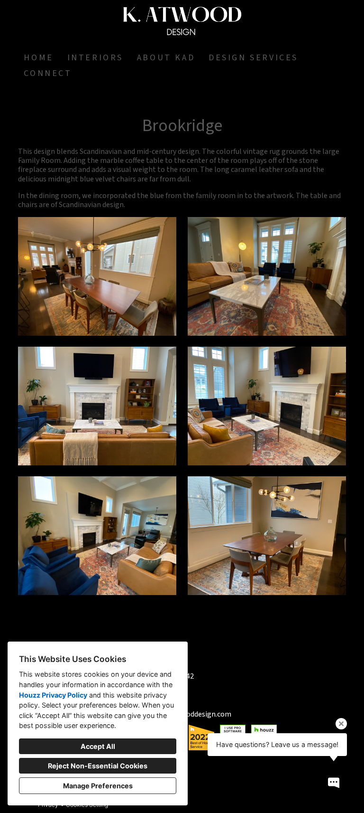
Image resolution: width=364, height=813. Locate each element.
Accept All (98, 746)
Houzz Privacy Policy (53, 695)
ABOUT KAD (166, 58)
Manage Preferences (98, 786)
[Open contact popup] (333, 782)
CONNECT (48, 73)
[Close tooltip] (341, 723)
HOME (38, 58)
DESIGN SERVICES (253, 58)
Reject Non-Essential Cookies (97, 766)
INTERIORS (95, 58)
